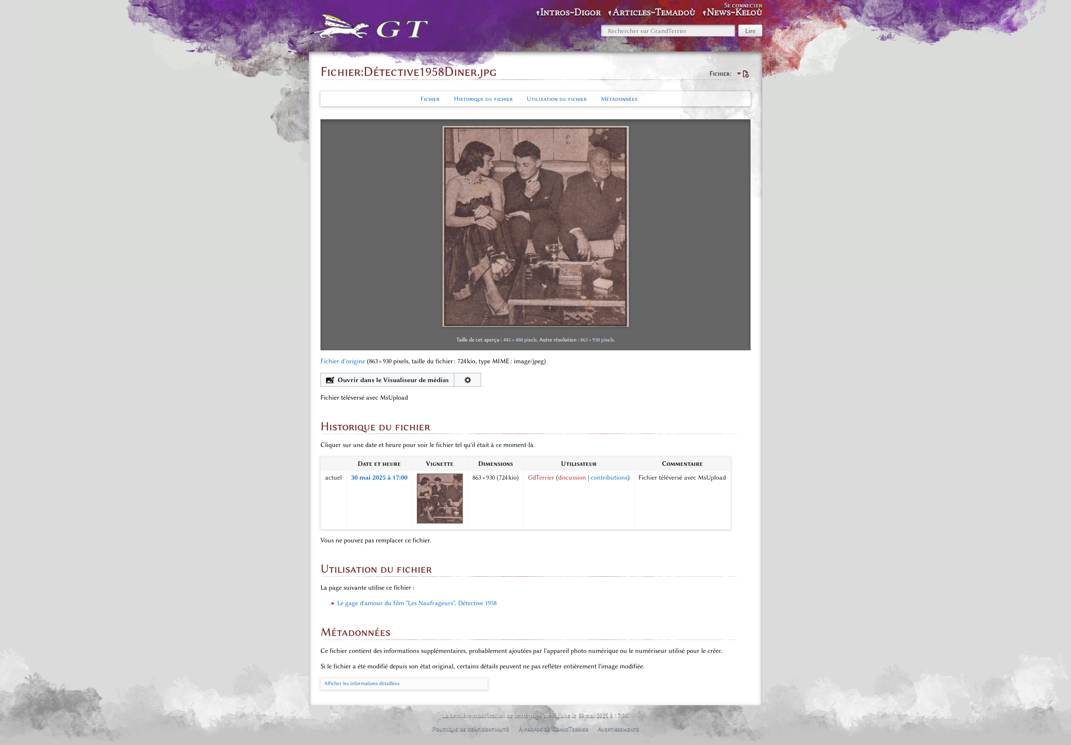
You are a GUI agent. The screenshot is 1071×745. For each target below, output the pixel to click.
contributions (609, 477)
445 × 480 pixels (520, 340)
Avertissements (618, 728)
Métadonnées (619, 99)
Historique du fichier (483, 99)
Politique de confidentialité (470, 728)
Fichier (429, 99)
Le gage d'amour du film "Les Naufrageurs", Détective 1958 (417, 603)
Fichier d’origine (342, 361)
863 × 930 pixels (597, 340)
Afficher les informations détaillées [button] (362, 683)
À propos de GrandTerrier (553, 728)
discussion (572, 477)
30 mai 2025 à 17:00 (379, 477)
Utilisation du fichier (557, 99)
